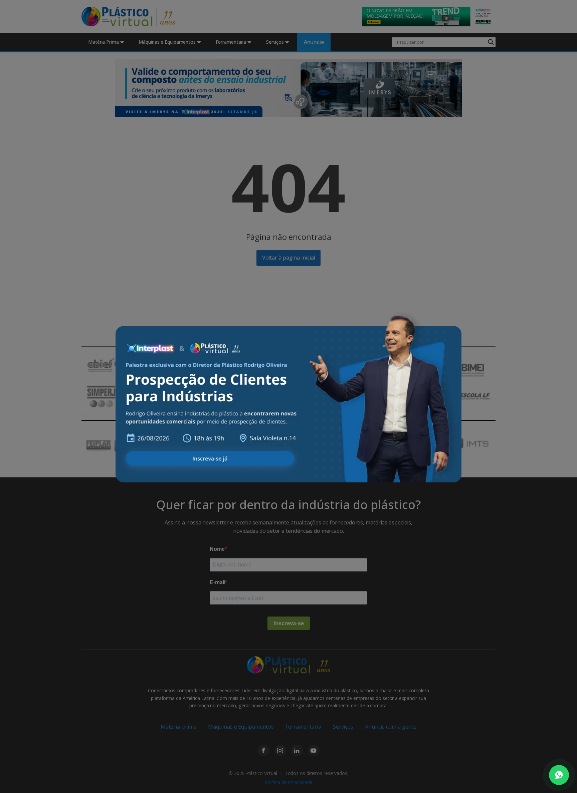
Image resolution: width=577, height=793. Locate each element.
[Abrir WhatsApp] (559, 775)
